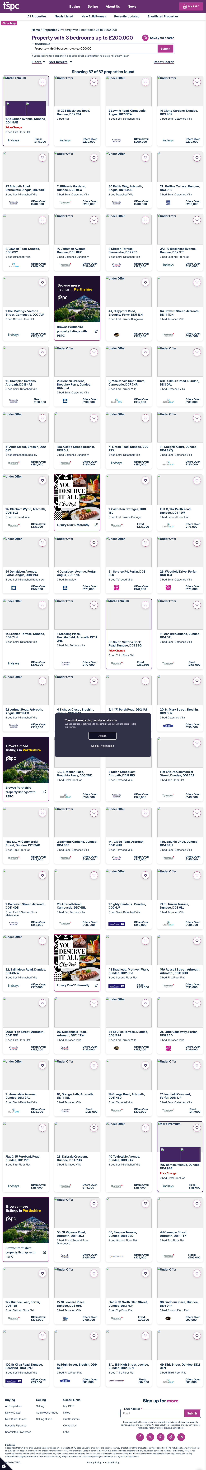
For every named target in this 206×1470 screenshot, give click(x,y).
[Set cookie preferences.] (6, 1463)
